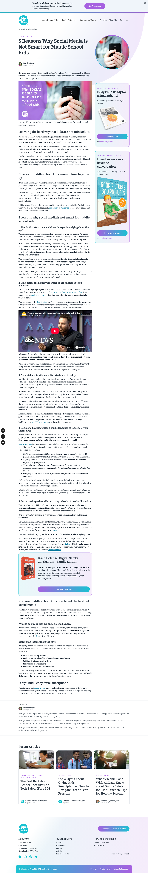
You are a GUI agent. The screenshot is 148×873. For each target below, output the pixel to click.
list (37, 636)
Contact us (22, 845)
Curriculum (60, 845)
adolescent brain (38, 295)
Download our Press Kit (27, 848)
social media (39, 688)
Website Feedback (121, 869)
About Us (113, 20)
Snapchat (65, 208)
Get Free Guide (94, 6)
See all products (62, 854)
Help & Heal (99, 845)
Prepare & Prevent (101, 842)
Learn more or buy (64, 589)
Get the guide (112, 136)
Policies (93, 869)
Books (59, 842)
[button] (3, 430)
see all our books (106, 238)
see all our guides (106, 141)
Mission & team (24, 842)
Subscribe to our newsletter (114, 829)
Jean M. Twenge (25, 444)
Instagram (53, 208)
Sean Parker (42, 302)
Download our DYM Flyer (28, 851)
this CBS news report (40, 422)
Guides (59, 848)
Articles (103, 20)
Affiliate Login (105, 869)
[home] (23, 20)
